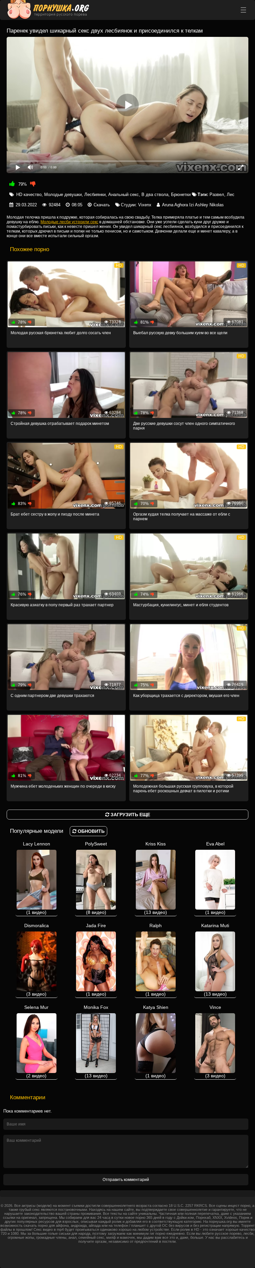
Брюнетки (181, 194)
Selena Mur (36, 1041)
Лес (230, 194)
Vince (215, 1041)
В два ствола (154, 194)
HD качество (29, 194)
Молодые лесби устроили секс (69, 222)
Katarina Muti (215, 960)
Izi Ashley (198, 204)
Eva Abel (215, 878)
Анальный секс (123, 194)
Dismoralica (36, 960)
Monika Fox (96, 1041)
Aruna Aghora (175, 204)
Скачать (102, 204)
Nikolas (217, 204)
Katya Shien (155, 1041)
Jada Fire (96, 960)
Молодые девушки (63, 194)
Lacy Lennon (36, 878)
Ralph (155, 960)
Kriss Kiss (155, 878)
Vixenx (144, 204)
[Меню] (243, 10)
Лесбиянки (95, 194)
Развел (217, 194)
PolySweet (96, 878)
